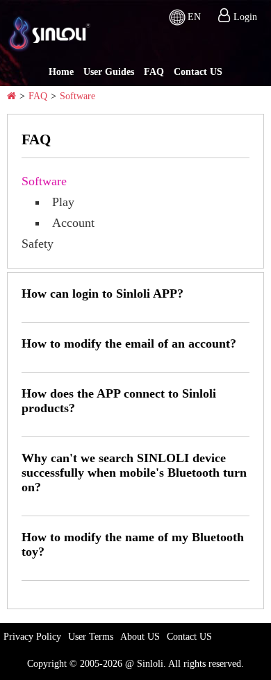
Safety (38, 243)
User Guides (108, 72)
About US (140, 636)
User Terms (90, 636)
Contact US (198, 72)
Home (61, 72)
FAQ (154, 72)
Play (63, 202)
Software (77, 96)
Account (73, 223)
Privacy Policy (32, 636)
